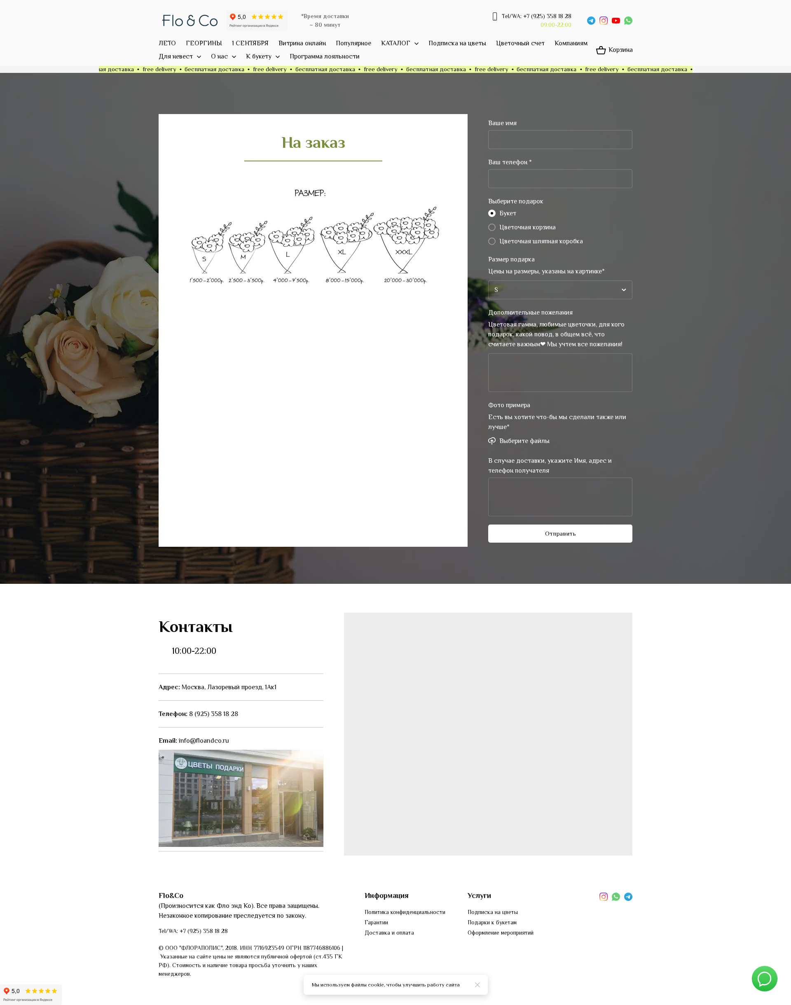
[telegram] (591, 20)
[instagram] (603, 20)
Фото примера (509, 405)
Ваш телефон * (510, 162)
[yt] (616, 20)
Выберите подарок (515, 201)
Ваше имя (502, 123)
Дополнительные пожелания (530, 312)
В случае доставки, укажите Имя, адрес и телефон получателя (550, 465)
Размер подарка (511, 259)
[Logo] (190, 20)
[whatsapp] (628, 20)
